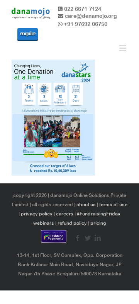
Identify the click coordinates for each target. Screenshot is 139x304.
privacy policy (37, 214)
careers (64, 214)
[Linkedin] (98, 238)
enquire (27, 33)
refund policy (72, 223)
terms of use (113, 204)
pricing (98, 223)
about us (86, 204)
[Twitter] (88, 238)
